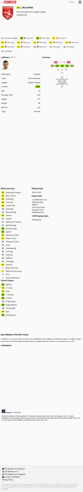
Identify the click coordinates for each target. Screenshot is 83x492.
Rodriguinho (11, 315)
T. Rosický (10, 294)
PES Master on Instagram (15, 474)
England (20, 15)
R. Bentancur (11, 301)
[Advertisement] (41, 28)
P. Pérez (9, 298)
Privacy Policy (7, 480)
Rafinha (9, 284)
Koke (8, 291)
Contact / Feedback (12, 477)
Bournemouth (22, 12)
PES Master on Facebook (15, 469)
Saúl (7, 311)
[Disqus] (41, 377)
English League (40, 12)
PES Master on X (11, 471)
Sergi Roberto (11, 305)
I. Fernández (10, 308)
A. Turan (9, 288)
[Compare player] (15, 57)
